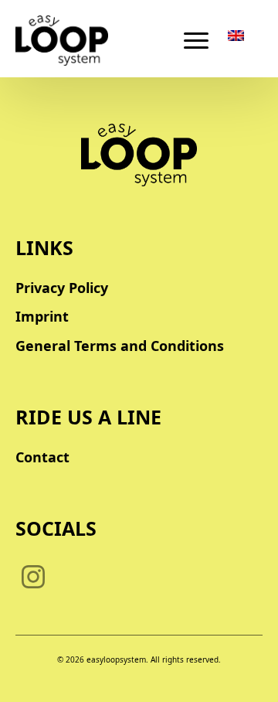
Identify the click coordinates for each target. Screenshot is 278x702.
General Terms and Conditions (119, 345)
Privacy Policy (61, 287)
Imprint (42, 316)
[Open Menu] (196, 40)
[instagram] (33, 577)
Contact (42, 457)
